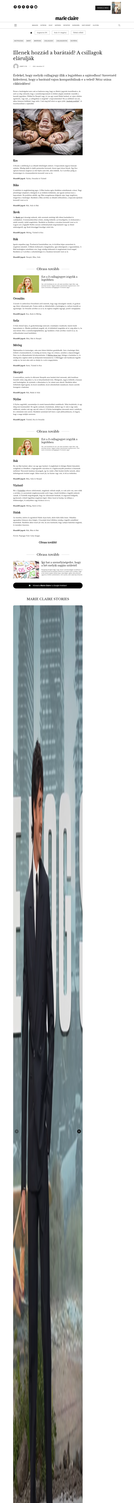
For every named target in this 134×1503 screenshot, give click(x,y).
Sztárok (43, 25)
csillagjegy (48, 40)
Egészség (76, 25)
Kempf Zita (23, 66)
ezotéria (74, 40)
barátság (37, 40)
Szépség (58, 25)
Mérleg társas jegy (54, 355)
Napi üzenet (86, 25)
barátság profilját (73, 101)
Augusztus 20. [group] (42, 33)
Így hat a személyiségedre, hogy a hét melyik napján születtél (61, 564)
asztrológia (18, 40)
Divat (50, 25)
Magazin (35, 25)
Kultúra (96, 25)
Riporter (66, 25)
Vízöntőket (21, 491)
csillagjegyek (62, 40)
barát (29, 40)
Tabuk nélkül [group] (78, 33)
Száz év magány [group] (60, 33)
